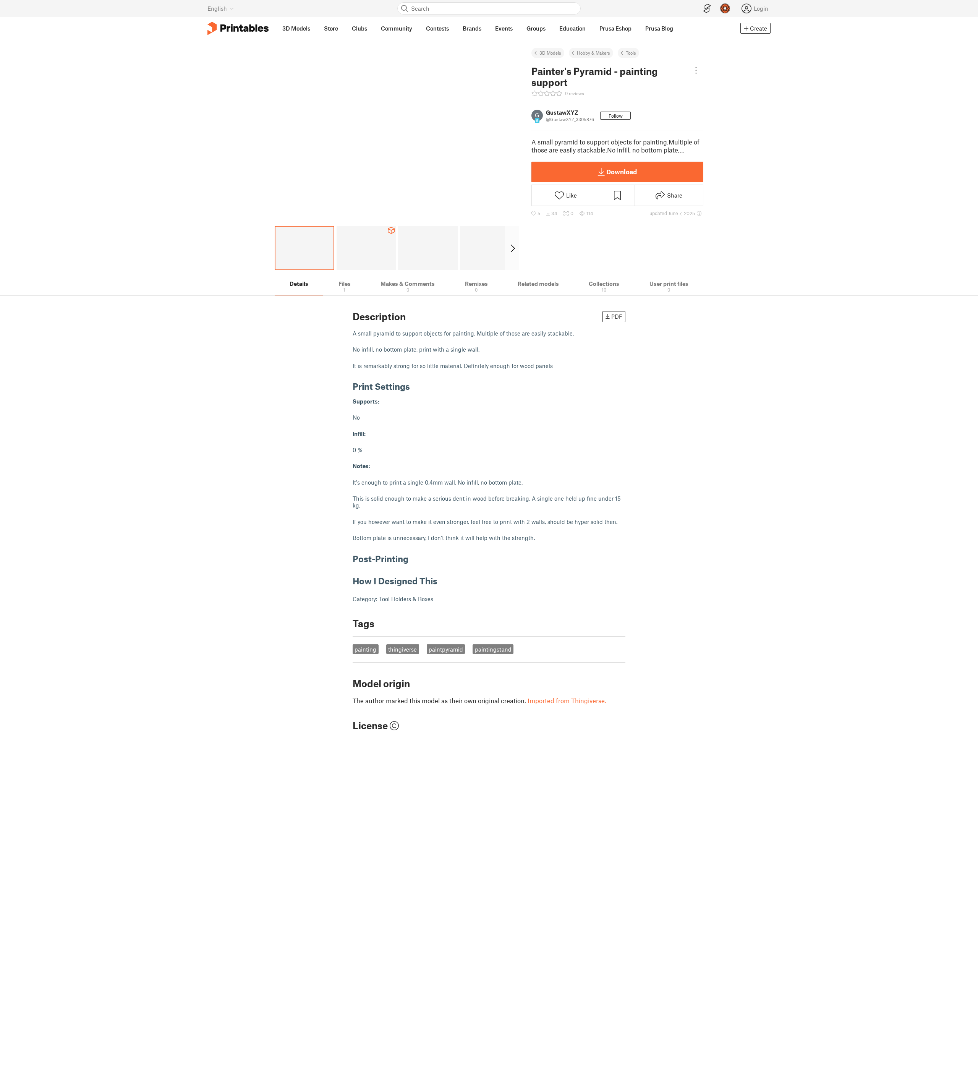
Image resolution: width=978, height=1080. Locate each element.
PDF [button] (616, 316)
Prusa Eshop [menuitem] (615, 28)
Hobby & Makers (593, 52)
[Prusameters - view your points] (725, 8)
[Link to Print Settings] (415, 386)
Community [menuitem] (396, 28)
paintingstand (493, 649)
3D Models (550, 52)
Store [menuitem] (331, 28)
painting (365, 649)
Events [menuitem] (504, 28)
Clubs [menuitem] (359, 28)
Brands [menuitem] (472, 28)
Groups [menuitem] (536, 28)
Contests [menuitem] (437, 28)
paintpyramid (446, 649)
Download (621, 171)
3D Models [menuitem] (296, 28)
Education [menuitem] (572, 28)
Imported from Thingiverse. (567, 700)
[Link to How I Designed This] (443, 580)
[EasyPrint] (707, 8)
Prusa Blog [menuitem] (659, 28)
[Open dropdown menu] (696, 70)
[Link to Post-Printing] (414, 558)
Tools (631, 52)
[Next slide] (512, 248)
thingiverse (402, 649)
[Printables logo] (238, 28)
